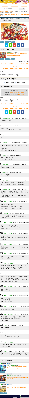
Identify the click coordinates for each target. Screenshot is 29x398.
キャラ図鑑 (5, 3)
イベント (2, 372)
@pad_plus (6, 90)
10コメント (18, 375)
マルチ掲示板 (24, 6)
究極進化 (13, 41)
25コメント (17, 52)
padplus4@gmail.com (24, 397)
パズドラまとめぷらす (9, 1)
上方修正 (2, 382)
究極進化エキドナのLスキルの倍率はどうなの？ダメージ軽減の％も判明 (17, 54)
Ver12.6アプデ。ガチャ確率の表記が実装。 (17, 387)
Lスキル (2, 41)
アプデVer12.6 (4, 392)
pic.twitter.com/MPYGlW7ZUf (17, 92)
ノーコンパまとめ (14, 6)
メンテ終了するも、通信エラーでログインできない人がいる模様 (15, 68)
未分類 (10, 11)
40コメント (18, 365)
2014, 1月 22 (21, 94)
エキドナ (7, 41)
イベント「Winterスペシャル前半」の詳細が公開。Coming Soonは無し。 (18, 367)
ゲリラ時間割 (5, 6)
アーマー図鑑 (14, 3)
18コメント (18, 386)
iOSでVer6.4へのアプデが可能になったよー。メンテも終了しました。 (15, 63)
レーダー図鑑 (24, 3)
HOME (14, 66)
